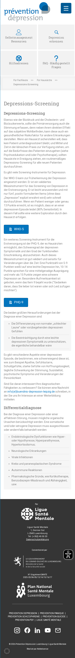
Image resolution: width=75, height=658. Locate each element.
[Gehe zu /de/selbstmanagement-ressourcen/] (19, 37)
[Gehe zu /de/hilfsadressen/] (19, 63)
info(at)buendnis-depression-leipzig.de (31, 391)
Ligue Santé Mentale (49, 620)
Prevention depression (23, 613)
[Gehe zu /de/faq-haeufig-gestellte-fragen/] (56, 63)
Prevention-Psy (24, 620)
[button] (7, 651)
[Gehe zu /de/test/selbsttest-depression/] (56, 37)
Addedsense (42, 649)
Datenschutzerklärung (37, 539)
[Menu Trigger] (66, 8)
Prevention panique (52, 613)
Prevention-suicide (54, 616)
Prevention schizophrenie (24, 616)
